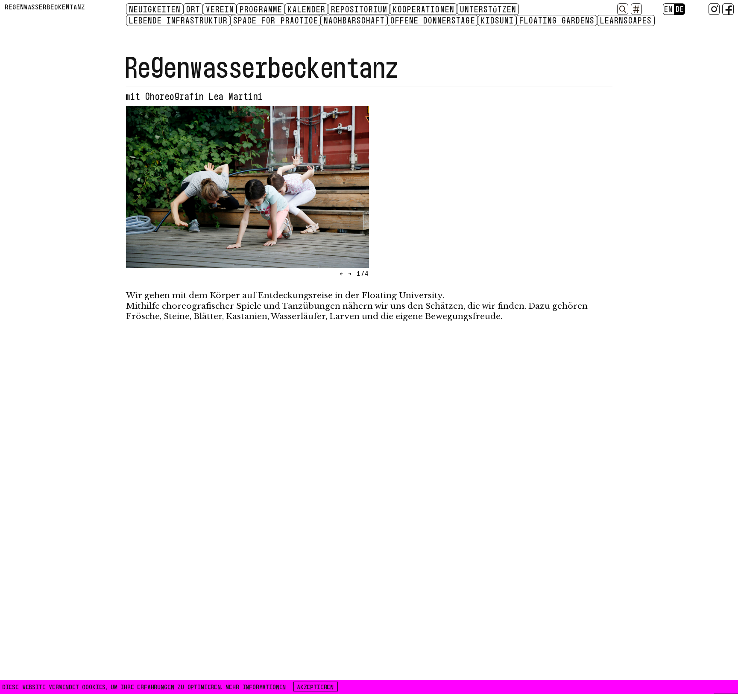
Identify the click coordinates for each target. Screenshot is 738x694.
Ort (194, 9)
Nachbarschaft (354, 20)
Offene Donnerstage (433, 20)
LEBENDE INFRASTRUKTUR (178, 20)
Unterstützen (488, 9)
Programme (261, 9)
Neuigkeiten (155, 9)
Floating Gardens (557, 20)
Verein (220, 9)
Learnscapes (626, 20)
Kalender (307, 9)
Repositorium (359, 9)
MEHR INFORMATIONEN (256, 686)
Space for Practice (276, 20)
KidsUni (497, 20)
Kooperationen (423, 9)
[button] (187, 194)
